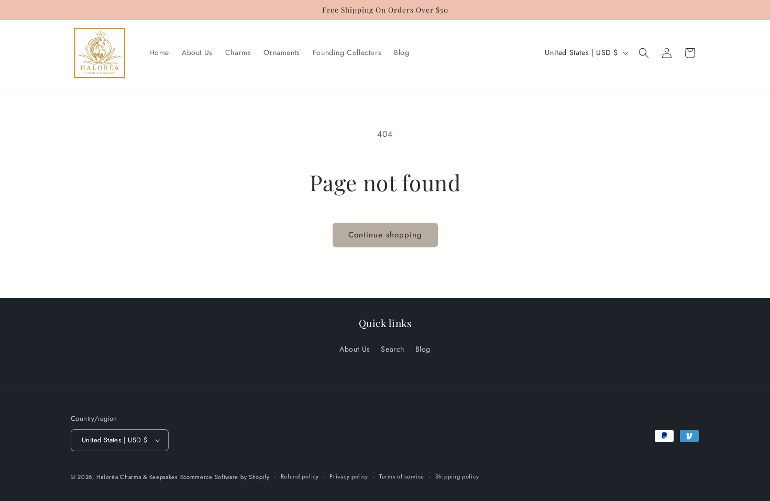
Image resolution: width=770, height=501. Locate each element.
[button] (643, 52)
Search (392, 349)
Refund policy (300, 476)
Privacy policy (348, 476)
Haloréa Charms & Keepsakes (137, 477)
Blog (423, 349)
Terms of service (401, 476)
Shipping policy (457, 476)
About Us (354, 349)
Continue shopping (385, 235)
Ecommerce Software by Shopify (225, 477)
